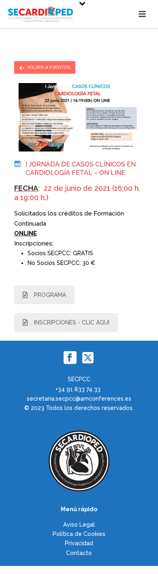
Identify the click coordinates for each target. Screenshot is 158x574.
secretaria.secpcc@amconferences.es (79, 398)
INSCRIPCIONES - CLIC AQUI (71, 322)
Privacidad (79, 543)
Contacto (79, 553)
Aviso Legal (79, 524)
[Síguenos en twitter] (87, 358)
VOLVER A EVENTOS (48, 67)
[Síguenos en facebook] (70, 358)
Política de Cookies (79, 534)
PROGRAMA (50, 295)
